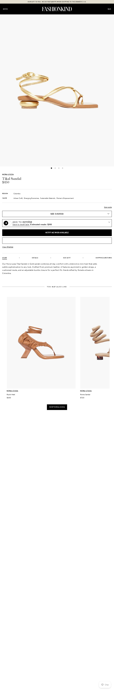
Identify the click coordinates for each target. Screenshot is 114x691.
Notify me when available (57, 232)
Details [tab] (35, 258)
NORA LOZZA (8, 174)
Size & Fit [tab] (67, 258)
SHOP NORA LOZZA (57, 407)
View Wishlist (7, 247)
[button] (51, 168)
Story (4, 258)
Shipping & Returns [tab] (104, 258)
